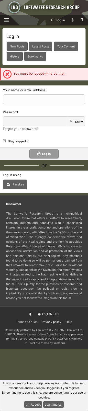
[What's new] (82, 20)
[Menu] (6, 20)
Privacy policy (51, 322)
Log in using (12, 175)
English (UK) (50, 314)
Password (10, 112)
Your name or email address (24, 90)
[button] (72, 20)
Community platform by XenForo (44, 330)
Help (69, 322)
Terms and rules (26, 322)
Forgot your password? (20, 129)
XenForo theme (39, 343)
